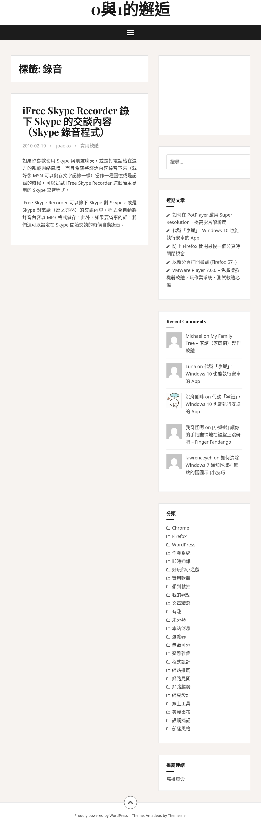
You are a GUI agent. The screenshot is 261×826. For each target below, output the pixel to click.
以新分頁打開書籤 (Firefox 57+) (204, 262)
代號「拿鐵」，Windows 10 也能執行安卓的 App (213, 373)
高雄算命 (175, 779)
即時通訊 (181, 561)
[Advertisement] (204, 95)
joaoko (63, 146)
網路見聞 (181, 678)
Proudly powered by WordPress (101, 815)
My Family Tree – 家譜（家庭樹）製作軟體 (213, 343)
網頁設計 (181, 695)
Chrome (180, 528)
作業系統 (181, 553)
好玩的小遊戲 (186, 570)
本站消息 (181, 628)
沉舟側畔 (195, 397)
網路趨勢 (181, 687)
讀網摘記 (181, 720)
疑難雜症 (181, 653)
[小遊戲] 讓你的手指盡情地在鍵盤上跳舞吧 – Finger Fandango (213, 434)
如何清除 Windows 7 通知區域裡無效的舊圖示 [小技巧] (212, 465)
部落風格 (181, 728)
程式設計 (181, 662)
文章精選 (181, 603)
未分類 (179, 620)
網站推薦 (181, 670)
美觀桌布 (181, 712)
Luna (191, 366)
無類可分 (181, 645)
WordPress (183, 545)
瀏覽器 (179, 637)
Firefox (179, 536)
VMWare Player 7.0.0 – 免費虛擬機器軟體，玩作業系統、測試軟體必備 (203, 277)
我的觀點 (181, 595)
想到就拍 (181, 586)
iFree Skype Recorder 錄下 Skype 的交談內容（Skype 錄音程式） (75, 121)
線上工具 (181, 703)
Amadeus (154, 815)
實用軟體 (89, 146)
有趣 (176, 611)
